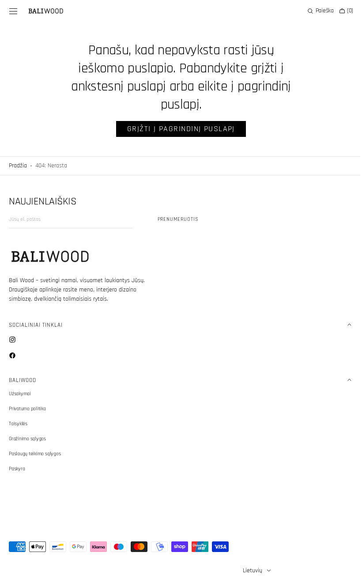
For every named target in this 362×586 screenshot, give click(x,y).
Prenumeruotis (178, 219)
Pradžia (18, 166)
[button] (13, 11)
